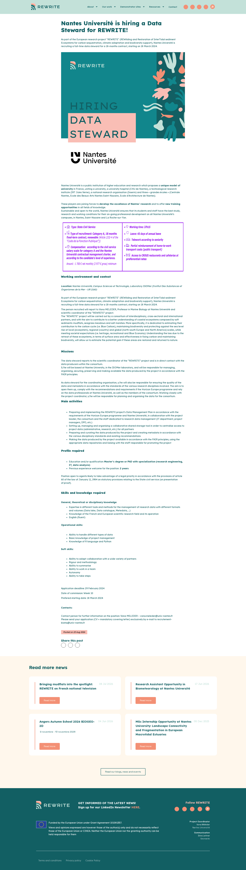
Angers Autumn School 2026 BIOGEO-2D (67, 724)
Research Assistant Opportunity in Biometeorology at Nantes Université (163, 686)
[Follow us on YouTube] (199, 7)
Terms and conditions (50, 860)
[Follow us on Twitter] (186, 7)
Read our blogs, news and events (123, 771)
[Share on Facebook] (70, 645)
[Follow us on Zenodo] (212, 6)
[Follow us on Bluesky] (206, 7)
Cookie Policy (92, 860)
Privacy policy (73, 860)
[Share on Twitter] (63, 645)
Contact (173, 7)
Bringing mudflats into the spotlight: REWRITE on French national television (67, 686)
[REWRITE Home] (49, 7)
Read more (49, 700)
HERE (135, 807)
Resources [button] (154, 6)
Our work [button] (107, 6)
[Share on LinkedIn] (77, 645)
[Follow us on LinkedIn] (192, 7)
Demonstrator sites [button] (130, 6)
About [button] (90, 6)
